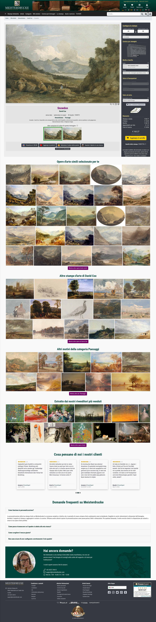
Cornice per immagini (48, 14)
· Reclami (33, 596)
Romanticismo (21, 18)
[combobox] (136, 37)
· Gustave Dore (85, 596)
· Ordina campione (61, 598)
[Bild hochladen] (150, 14)
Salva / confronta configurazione (136, 104)
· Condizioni (34, 588)
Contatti (78, 14)
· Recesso (33, 594)
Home (6, 18)
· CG (32, 590)
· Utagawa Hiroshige (87, 594)
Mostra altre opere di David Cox (78, 341)
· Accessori (59, 596)
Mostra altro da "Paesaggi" (78, 394)
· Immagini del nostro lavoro (64, 594)
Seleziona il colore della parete (69, 145)
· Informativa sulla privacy (37, 592)
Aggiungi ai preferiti (48, 145)
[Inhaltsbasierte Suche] (146, 14)
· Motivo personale (61, 585)
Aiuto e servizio (70, 14)
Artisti (22, 14)
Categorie (28, 14)
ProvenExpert (24, 485)
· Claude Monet (86, 588)
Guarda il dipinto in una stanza (93, 145)
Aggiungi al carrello (137, 138)
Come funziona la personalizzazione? (21, 510)
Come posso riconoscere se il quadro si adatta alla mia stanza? (29, 526)
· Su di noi (33, 598)
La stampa (60, 14)
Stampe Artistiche (13, 14)
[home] (5, 14)
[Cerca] (142, 14)
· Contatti (33, 585)
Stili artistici (36, 14)
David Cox (29, 18)
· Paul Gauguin (85, 590)
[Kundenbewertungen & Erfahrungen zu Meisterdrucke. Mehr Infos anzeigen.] (142, 590)
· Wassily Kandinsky (87, 592)
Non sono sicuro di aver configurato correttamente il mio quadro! (30, 539)
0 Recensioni (66, 149)
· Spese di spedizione (62, 590)
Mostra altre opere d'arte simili (78, 268)
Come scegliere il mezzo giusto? (19, 533)
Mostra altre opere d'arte (78, 445)
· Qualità (59, 592)
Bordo (124, 35)
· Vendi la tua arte (61, 588)
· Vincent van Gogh (87, 585)
